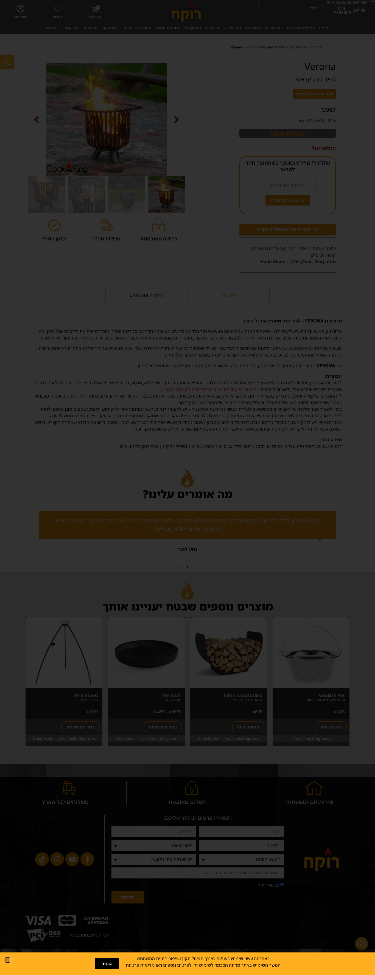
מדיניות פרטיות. (140, 965)
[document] (187, 487)
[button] (7, 960)
